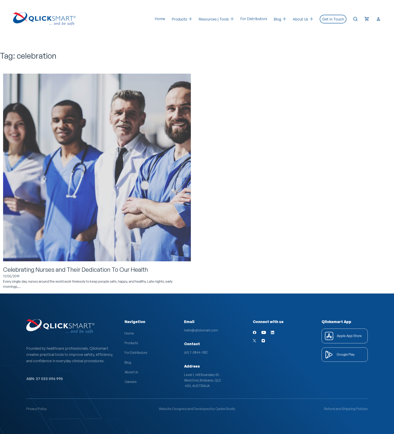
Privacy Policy (36, 409)
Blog (128, 362)
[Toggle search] (355, 19)
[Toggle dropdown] (190, 19)
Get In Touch (333, 19)
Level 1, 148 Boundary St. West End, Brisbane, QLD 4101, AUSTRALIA (202, 380)
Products (179, 19)
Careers (131, 382)
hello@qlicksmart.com (201, 330)
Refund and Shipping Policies (346, 409)
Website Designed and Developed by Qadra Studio (197, 409)
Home (160, 19)
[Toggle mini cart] (366, 19)
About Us (131, 372)
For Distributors (253, 19)
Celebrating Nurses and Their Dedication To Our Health (75, 269)
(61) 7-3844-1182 (196, 352)
